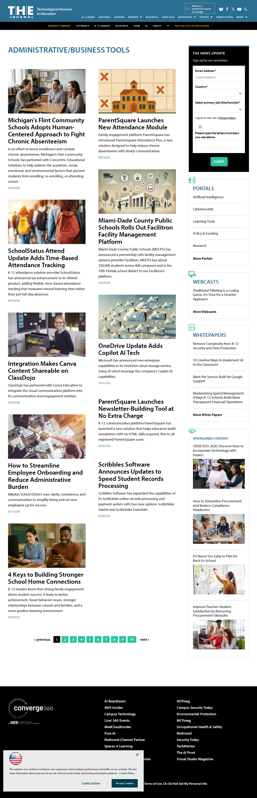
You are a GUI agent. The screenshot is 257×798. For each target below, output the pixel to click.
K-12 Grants (102, 25)
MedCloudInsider (117, 726)
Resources (185, 16)
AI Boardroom (115, 701)
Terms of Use (153, 784)
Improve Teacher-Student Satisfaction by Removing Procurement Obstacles (212, 611)
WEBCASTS (206, 281)
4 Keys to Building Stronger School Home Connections (45, 577)
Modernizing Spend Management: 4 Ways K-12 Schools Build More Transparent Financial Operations (218, 397)
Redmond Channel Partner (124, 739)
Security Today (188, 739)
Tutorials (82, 25)
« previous (42, 639)
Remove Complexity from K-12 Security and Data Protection (216, 345)
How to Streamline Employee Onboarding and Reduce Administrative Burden (45, 475)
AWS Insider (113, 707)
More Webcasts (204, 311)
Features (105, 16)
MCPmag (184, 720)
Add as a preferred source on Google (201, 8)
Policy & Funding (205, 233)
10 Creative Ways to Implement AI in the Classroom (218, 362)
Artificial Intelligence (208, 197)
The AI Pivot (186, 752)
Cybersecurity (203, 209)
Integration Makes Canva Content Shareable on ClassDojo (42, 370)
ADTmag (183, 701)
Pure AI (109, 733)
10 (132, 639)
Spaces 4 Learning (118, 746)
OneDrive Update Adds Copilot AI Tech (130, 349)
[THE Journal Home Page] (40, 11)
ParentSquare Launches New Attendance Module (132, 123)
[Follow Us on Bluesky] (221, 9)
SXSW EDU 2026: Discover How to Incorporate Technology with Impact (218, 450)
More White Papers (207, 414)
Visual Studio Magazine (195, 759)
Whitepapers (209, 334)
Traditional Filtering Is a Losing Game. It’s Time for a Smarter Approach (216, 294)
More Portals (203, 258)
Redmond (184, 733)
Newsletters (224, 16)
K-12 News (88, 16)
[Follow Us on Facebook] (227, 9)
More (240, 16)
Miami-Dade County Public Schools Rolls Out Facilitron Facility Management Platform (135, 230)
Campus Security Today (195, 707)
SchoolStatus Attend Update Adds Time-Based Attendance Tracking (43, 257)
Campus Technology (120, 714)
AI (146, 25)
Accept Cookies (125, 783)
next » (144, 639)
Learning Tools (204, 221)
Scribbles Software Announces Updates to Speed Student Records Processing (130, 474)
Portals (203, 188)
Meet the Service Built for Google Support (218, 378)
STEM (137, 25)
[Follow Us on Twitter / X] (233, 9)
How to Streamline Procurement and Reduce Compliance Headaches (217, 505)
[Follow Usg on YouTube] (239, 9)
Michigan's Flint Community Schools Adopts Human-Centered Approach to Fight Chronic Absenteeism (46, 130)
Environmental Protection (196, 714)
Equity (157, 25)
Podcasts (168, 16)
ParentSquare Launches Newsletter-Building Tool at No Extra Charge (136, 408)
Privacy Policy (227, 118)
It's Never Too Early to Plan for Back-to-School (215, 558)
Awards (133, 16)
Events (204, 16)
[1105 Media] (32, 744)
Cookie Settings (91, 783)
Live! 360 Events (117, 720)
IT (168, 25)
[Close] (137, 754)
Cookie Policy (126, 773)
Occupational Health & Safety (199, 726)
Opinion (119, 16)
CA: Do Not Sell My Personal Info (185, 784)
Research (152, 16)
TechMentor (186, 746)
